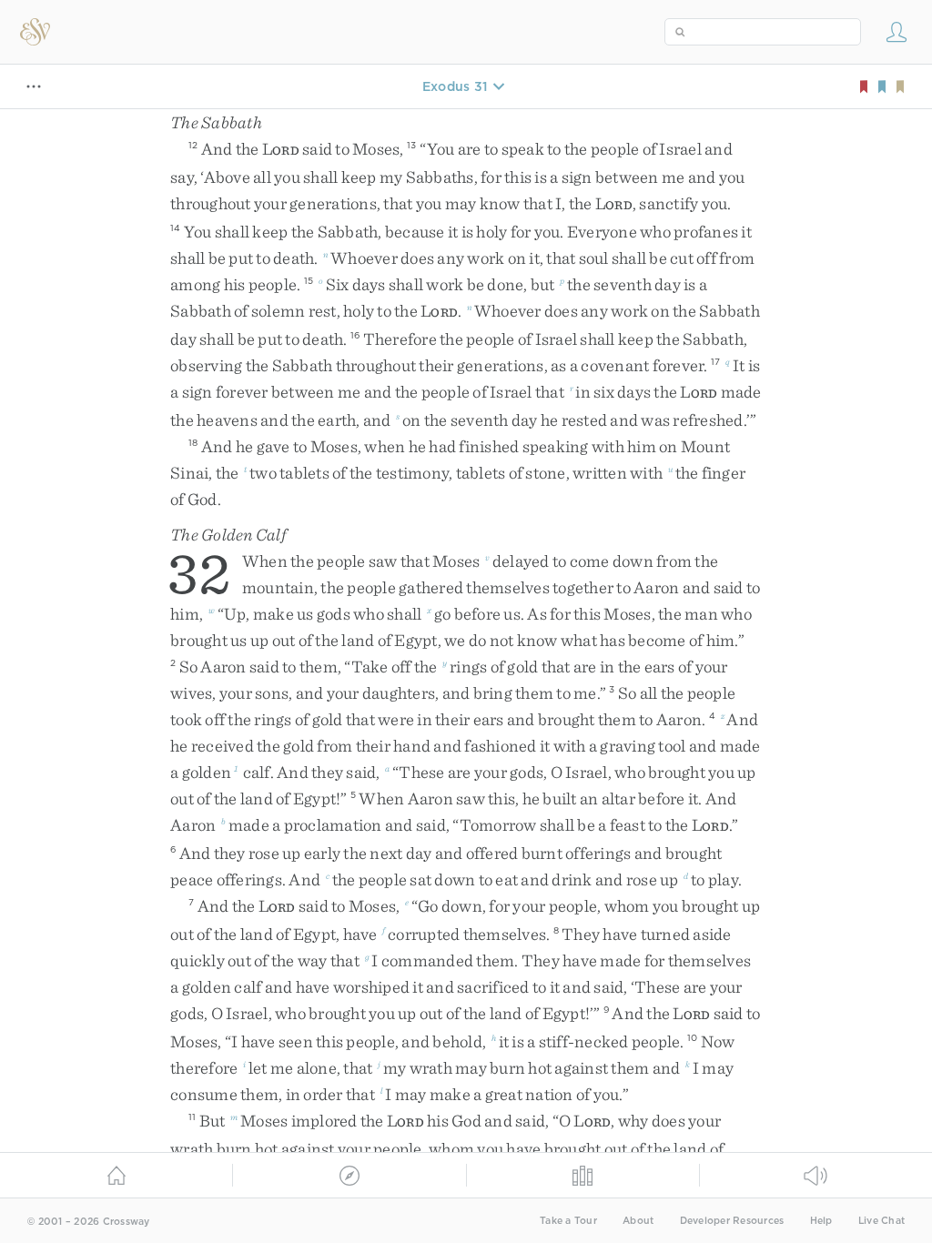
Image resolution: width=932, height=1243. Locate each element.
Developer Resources (732, 1221)
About (638, 1221)
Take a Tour (568, 1221)
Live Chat (881, 1221)
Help (821, 1221)
